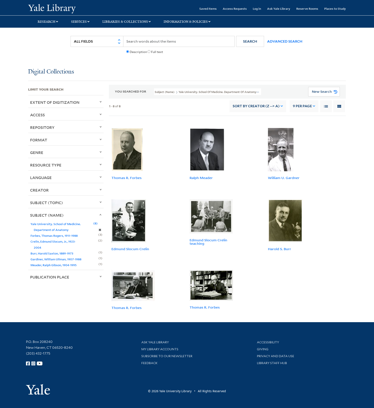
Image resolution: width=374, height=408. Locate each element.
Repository (42, 127)
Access (37, 114)
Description (138, 52)
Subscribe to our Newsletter (166, 356)
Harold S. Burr (279, 249)
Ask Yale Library (278, 8)
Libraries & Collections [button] (125, 21)
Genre (36, 152)
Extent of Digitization (54, 102)
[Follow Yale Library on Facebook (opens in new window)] (28, 363)
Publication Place (49, 277)
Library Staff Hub (272, 363)
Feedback (149, 363)
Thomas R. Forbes (126, 178)
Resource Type (45, 165)
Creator (39, 190)
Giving (262, 349)
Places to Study (335, 8)
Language (41, 177)
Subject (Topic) (46, 202)
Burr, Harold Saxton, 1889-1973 (52, 253)
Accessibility (268, 342)
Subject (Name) (47, 215)
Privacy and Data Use (275, 356)
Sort (256, 106)
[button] (250, 41)
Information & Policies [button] (186, 21)
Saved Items (208, 8)
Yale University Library (52, 8)
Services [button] (79, 21)
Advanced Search (284, 41)
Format (38, 139)
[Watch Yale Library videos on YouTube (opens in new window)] (39, 363)
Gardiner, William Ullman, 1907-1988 (56, 259)
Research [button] (46, 21)
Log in (257, 8)
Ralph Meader (201, 178)
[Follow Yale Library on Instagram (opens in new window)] (33, 363)
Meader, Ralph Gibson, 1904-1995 (54, 265)
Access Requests (235, 8)
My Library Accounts (159, 349)
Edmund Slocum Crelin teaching (208, 242)
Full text (157, 52)
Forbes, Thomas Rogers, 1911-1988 (54, 236)
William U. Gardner (284, 178)
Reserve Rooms (307, 8)
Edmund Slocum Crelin (130, 249)
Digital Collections (51, 72)
